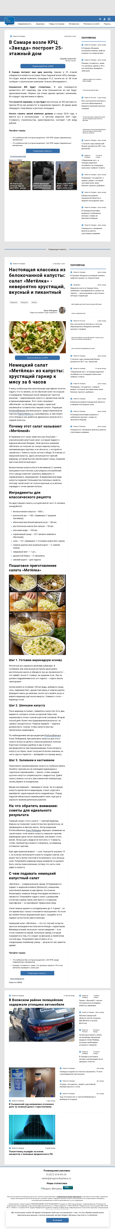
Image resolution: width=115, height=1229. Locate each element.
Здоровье (76, 285)
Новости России (90, 97)
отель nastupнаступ (17, 978)
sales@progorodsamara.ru (56, 1178)
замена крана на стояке (91, 79)
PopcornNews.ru (25, 414)
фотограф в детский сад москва (83, 304)
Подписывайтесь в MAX (42, 66)
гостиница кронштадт (18, 156)
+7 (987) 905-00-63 (72, 1206)
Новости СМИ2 (15, 160)
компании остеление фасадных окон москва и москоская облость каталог (94, 131)
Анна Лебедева (51, 310)
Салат (34, 302)
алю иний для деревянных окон (83, 348)
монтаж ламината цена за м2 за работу (94, 117)
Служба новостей (68, 59)
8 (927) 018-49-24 (56, 1174)
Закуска (14, 302)
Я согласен (57, 1220)
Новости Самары (19, 36)
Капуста (24, 302)
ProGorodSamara (17, 410)
